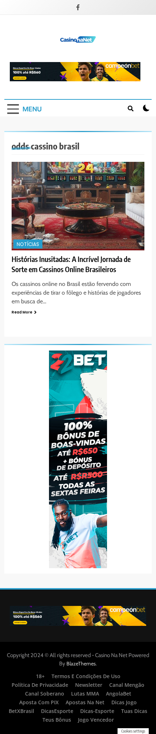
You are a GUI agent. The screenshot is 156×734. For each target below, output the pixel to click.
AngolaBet (118, 693)
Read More (22, 312)
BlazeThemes (81, 663)
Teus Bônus (56, 719)
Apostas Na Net (85, 702)
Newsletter (88, 684)
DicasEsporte (57, 711)
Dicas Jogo (124, 702)
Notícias (28, 244)
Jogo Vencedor (96, 719)
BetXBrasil (21, 711)
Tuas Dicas (134, 711)
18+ (40, 676)
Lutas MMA (85, 693)
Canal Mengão (126, 684)
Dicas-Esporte (97, 711)
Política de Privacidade (40, 684)
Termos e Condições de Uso (86, 676)
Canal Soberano (44, 693)
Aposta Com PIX (39, 702)
